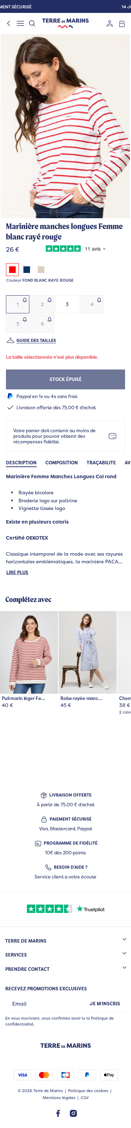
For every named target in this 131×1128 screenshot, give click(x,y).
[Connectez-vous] (110, 23)
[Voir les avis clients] (74, 249)
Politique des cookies (88, 1090)
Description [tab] (21, 462)
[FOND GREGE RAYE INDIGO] (26, 269)
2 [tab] (42, 212)
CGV (85, 1097)
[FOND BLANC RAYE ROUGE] (12, 269)
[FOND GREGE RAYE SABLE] (41, 269)
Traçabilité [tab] (101, 462)
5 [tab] (112, 212)
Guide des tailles (36, 340)
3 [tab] (65, 212)
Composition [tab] (61, 462)
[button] (65, 126)
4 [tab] (88, 212)
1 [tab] (19, 212)
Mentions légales (59, 1097)
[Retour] (8, 23)
